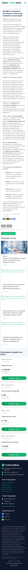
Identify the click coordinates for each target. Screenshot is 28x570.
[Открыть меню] (25, 2)
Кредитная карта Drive (8, 416)
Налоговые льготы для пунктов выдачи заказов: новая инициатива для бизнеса (13, 286)
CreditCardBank (9, 557)
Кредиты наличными (7, 482)
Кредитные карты (6, 487)
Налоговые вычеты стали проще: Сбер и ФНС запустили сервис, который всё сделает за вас (14, 313)
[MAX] (14, 219)
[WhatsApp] (10, 219)
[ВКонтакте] (4, 219)
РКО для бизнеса (6, 491)
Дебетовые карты (7, 489)
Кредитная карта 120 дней (9, 442)
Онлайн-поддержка (8, 503)
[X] (8, 219)
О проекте (10, 561)
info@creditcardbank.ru (9, 499)
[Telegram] (12, 219)
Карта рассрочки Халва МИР (10, 391)
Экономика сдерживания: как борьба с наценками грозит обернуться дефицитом (13, 339)
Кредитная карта (6, 365)
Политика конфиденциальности (14, 563)
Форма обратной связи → (9, 506)
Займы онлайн (5, 485)
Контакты (17, 561)
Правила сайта (14, 565)
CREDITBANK (7, 3)
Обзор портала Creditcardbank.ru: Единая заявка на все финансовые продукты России (14, 259)
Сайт (3, 526)
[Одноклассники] (6, 219)
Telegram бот (6, 501)
